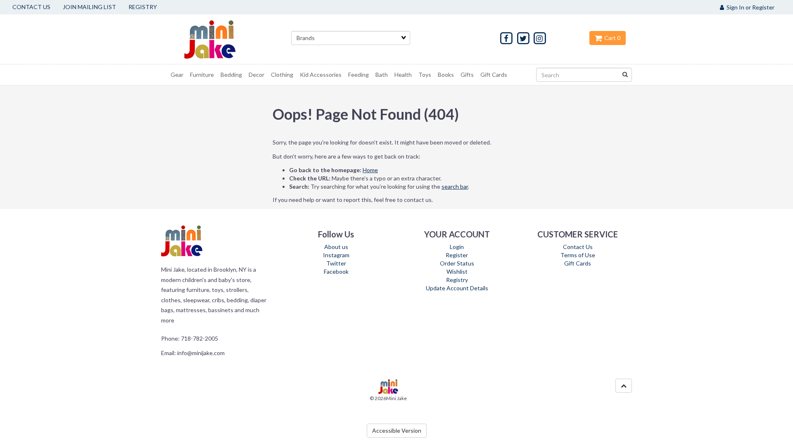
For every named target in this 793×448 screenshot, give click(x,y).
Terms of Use (577, 254)
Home (370, 169)
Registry (457, 279)
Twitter (336, 263)
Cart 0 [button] (611, 37)
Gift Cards (577, 263)
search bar (455, 186)
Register (457, 254)
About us (336, 246)
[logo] (220, 39)
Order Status (457, 263)
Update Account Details (457, 288)
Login (457, 246)
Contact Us (578, 246)
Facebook (336, 271)
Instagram (336, 254)
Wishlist (457, 271)
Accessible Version (396, 430)
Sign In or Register (749, 7)
